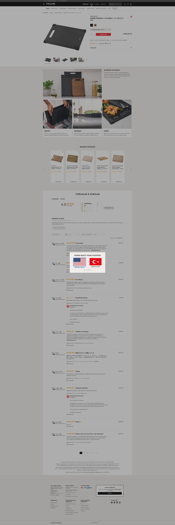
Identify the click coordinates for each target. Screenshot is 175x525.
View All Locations (87, 269)
